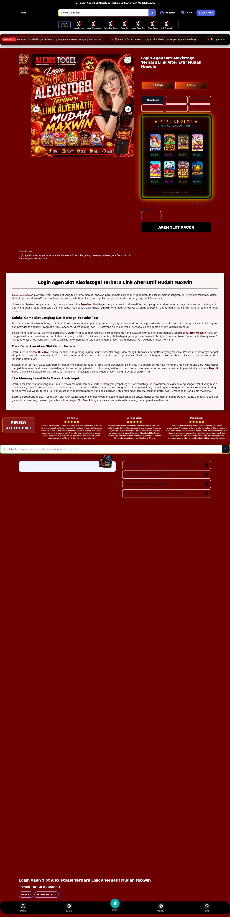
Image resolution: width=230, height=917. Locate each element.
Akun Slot (43, 352)
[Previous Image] (36, 109)
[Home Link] (42, 13)
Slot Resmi (84, 400)
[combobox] (104, 12)
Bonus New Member (194, 332)
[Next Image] (128, 109)
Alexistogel (18, 295)
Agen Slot (86, 304)
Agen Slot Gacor (176, 227)
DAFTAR (158, 85)
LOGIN (191, 85)
